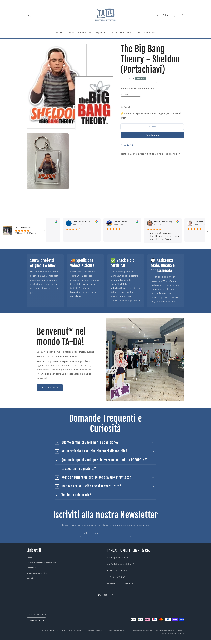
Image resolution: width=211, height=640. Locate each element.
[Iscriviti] (128, 533)
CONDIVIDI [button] (128, 145)
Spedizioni (31, 568)
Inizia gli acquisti (50, 387)
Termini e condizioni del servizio (41, 563)
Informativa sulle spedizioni (165, 630)
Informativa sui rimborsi (38, 573)
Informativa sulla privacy (114, 630)
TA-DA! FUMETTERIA (57, 630)
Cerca (29, 558)
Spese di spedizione (129, 83)
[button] (30, 15)
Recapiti (181, 630)
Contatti (30, 578)
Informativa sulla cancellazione (172, 633)
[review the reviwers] (46, 222)
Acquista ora (152, 135)
